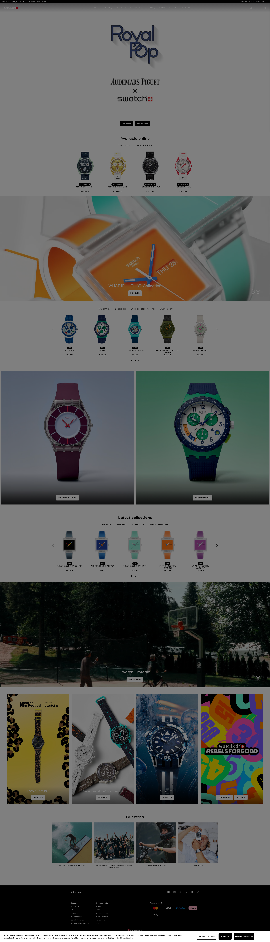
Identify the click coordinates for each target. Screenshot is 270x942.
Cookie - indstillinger (206, 936)
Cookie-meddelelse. (125, 938)
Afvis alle (225, 936)
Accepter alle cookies (244, 936)
